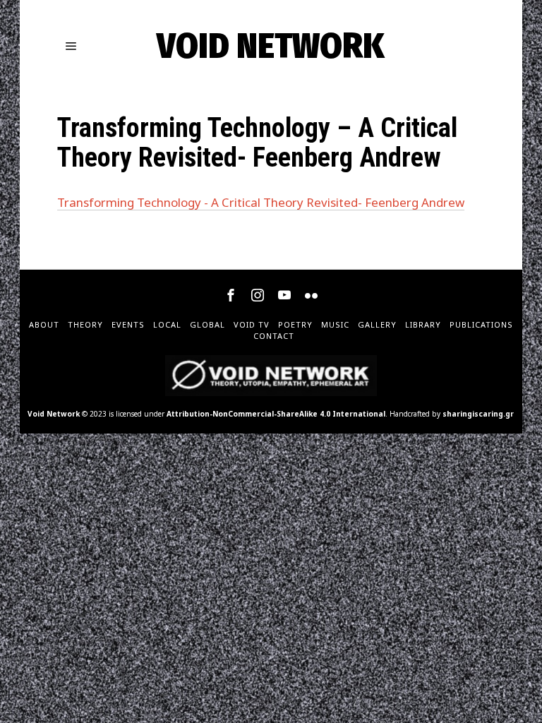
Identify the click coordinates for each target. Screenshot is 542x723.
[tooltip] (230, 295)
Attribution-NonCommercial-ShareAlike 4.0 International (276, 414)
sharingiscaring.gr (478, 414)
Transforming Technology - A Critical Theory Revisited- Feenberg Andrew (260, 202)
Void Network (54, 414)
